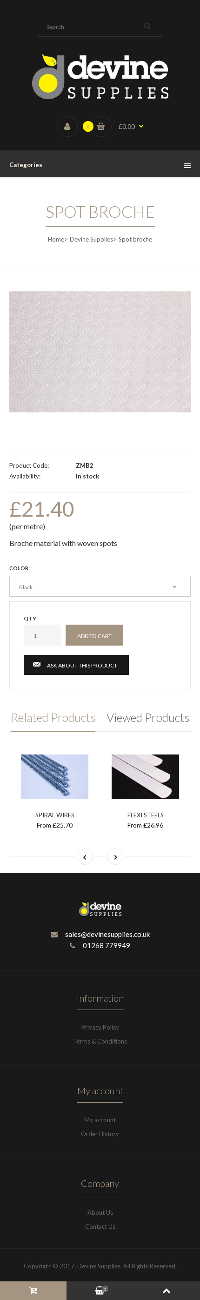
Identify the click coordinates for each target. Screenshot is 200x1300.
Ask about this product (82, 665)
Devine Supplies (91, 239)
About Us (100, 1212)
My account (100, 1120)
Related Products (53, 717)
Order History (100, 1134)
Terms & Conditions (100, 1041)
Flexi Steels (145, 815)
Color (18, 568)
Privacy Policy (100, 1027)
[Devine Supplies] (100, 97)
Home (56, 239)
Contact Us (100, 1226)
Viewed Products (148, 717)
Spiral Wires (54, 815)
